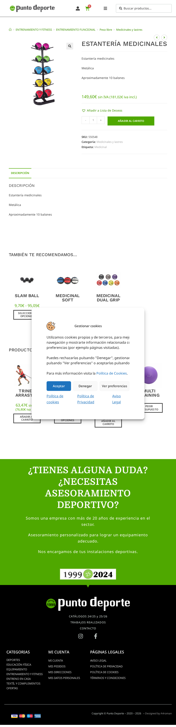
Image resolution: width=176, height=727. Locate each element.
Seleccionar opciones (27, 314)
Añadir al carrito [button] (27, 418)
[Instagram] (80, 636)
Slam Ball (27, 295)
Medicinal (100, 147)
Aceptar (59, 386)
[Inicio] (10, 30)
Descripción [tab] (20, 173)
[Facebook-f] (95, 636)
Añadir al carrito (131, 121)
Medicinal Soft (68, 297)
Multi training (149, 393)
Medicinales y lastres (129, 30)
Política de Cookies (111, 373)
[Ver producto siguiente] (164, 38)
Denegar (85, 386)
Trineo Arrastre (27, 393)
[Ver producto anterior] (157, 38)
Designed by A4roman (158, 713)
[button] (69, 46)
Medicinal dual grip (108, 297)
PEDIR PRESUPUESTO (149, 407)
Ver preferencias (114, 386)
